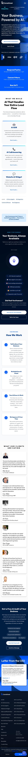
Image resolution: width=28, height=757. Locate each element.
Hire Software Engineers (7, 720)
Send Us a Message (14, 648)
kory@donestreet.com (8, 683)
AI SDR (2, 699)
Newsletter (3, 741)
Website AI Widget (5, 708)
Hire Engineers (16, 202)
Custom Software (6, 202)
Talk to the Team (14, 317)
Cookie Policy (4, 744)
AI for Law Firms (18, 699)
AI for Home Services (19, 711)
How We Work (4, 723)
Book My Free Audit (14, 643)
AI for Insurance (18, 717)
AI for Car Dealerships (19, 720)
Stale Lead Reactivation (6, 711)
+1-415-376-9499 (20, 737)
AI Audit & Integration (6, 714)
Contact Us (3, 732)
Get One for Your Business (14, 312)
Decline (7, 754)
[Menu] (25, 3)
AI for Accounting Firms (19, 723)
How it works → (14, 140)
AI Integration (19, 199)
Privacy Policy (15, 750)
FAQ (2, 729)
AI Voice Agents (11, 199)
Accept (20, 754)
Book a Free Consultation (11, 41)
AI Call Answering (5, 702)
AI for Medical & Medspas (20, 702)
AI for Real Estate (18, 708)
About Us (3, 726)
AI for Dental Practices (19, 705)
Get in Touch (10, 46)
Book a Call (3, 735)
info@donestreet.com (21, 740)
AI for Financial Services (19, 714)
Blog (2, 738)
